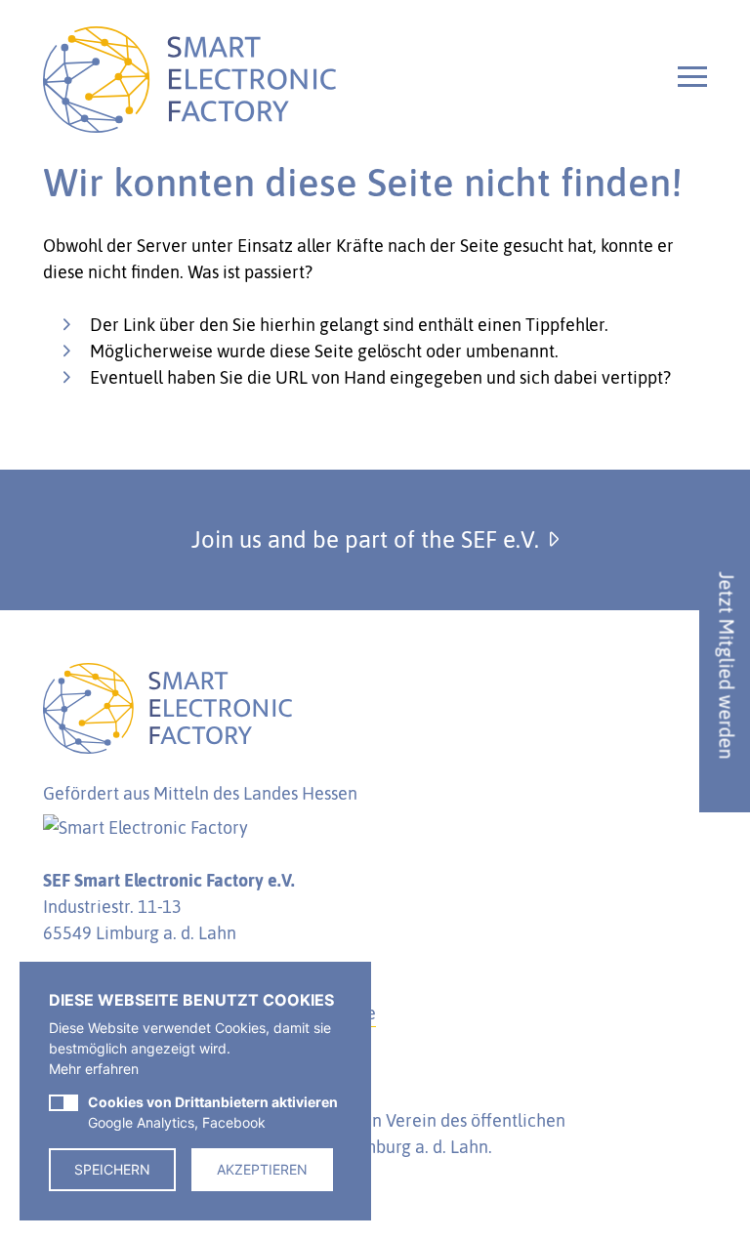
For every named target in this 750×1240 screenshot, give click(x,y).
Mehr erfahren (94, 1068)
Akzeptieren (262, 1169)
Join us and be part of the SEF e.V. (368, 539)
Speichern (112, 1169)
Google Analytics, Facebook (213, 1112)
